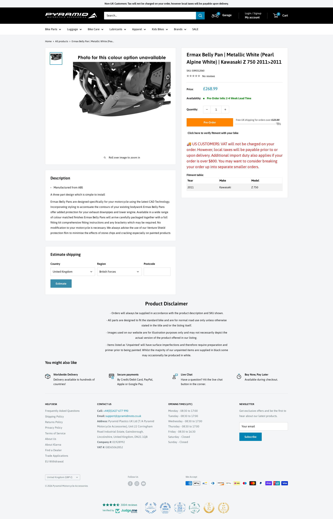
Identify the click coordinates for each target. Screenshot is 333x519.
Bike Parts (51, 29)
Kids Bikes (158, 29)
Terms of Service (55, 433)
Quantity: (192, 109)
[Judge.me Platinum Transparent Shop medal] (194, 507)
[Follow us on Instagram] (136, 483)
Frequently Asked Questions (62, 410)
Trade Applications (56, 455)
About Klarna (53, 444)
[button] (222, 15)
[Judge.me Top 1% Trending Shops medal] (223, 507)
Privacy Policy (53, 427)
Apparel (137, 29)
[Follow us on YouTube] (143, 483)
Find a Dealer (53, 450)
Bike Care (94, 29)
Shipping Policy (54, 416)
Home (48, 41)
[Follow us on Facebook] (130, 483)
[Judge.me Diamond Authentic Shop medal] (150, 507)
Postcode (149, 263)
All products (61, 41)
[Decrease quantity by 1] (207, 109)
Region (101, 263)
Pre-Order (210, 122)
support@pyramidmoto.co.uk (123, 415)
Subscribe (251, 436)
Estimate (61, 283)
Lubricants (115, 29)
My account (252, 17)
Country (55, 263)
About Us (50, 438)
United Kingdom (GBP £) (59, 477)
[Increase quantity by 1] (225, 109)
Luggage (72, 29)
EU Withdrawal (54, 461)
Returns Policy (54, 422)
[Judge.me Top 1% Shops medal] (209, 507)
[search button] (200, 15)
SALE (195, 29)
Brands (178, 29)
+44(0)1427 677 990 (115, 410)
